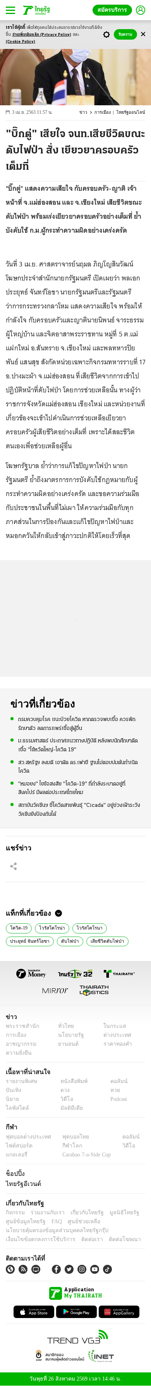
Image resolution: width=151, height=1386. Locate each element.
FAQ (51, 1221)
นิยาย (12, 1099)
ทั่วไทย (64, 1026)
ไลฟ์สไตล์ (16, 1108)
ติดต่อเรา (82, 1239)
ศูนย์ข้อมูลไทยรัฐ (23, 1221)
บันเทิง (12, 1090)
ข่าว (87, 112)
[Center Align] (143, 34)
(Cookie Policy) (20, 42)
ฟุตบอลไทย (69, 1137)
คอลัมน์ (115, 1081)
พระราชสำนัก (20, 1026)
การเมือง (106, 112)
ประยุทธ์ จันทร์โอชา (28, 940)
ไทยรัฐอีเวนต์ (21, 1184)
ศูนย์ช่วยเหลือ (76, 1221)
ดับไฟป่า (65, 940)
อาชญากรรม (19, 1044)
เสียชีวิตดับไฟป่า (99, 940)
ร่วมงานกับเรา (44, 1212)
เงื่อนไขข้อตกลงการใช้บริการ (36, 1239)
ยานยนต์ (66, 1044)
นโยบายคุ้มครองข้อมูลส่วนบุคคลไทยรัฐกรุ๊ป (51, 1230)
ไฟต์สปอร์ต (17, 1146)
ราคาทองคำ (115, 1044)
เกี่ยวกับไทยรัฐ (81, 1212)
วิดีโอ (64, 1099)
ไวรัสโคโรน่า (49, 927)
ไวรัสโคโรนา (83, 927)
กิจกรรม (15, 1212)
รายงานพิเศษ (20, 1081)
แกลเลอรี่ (16, 1155)
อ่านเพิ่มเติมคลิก (42, 35)
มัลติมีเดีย (68, 1108)
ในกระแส (111, 1026)
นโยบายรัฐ (68, 1035)
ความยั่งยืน (18, 1053)
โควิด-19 (18, 927)
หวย (112, 1090)
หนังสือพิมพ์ (71, 1081)
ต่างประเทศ (114, 1035)
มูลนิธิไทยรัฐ (116, 1212)
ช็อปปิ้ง (14, 1173)
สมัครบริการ (114, 10)
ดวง (63, 1090)
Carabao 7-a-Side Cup (84, 1155)
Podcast (117, 1099)
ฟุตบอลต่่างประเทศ (26, 1137)
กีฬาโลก (66, 1146)
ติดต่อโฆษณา (112, 1239)
